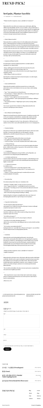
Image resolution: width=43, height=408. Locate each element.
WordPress (39, 405)
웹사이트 (5, 340)
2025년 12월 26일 (38, 367)
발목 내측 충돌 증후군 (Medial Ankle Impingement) (12, 376)
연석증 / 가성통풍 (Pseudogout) (12, 367)
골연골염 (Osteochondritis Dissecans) (15, 380)
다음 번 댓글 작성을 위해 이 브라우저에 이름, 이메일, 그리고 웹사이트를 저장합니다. (19, 345)
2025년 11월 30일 (38, 371)
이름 (4, 329)
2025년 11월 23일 (38, 380)
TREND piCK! (13, 3)
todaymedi (8, 16)
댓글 (4, 313)
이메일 (4, 334)
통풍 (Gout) (6, 371)
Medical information (18, 16)
